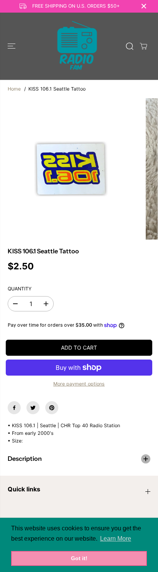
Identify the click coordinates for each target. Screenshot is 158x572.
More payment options (79, 384)
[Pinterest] (51, 407)
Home (14, 89)
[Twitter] (33, 407)
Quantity (19, 289)
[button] (12, 46)
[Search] (130, 46)
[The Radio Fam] (77, 46)
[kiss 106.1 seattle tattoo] (71, 169)
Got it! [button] (79, 558)
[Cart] (143, 46)
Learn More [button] (115, 538)
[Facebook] (14, 407)
